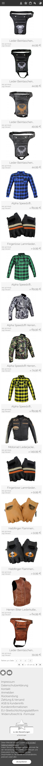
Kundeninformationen (14, 706)
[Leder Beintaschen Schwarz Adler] (21, 83)
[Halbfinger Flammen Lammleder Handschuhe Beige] (21, 510)
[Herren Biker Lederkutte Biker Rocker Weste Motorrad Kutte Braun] (21, 592)
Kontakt (5, 688)
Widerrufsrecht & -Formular (18, 714)
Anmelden (7, 692)
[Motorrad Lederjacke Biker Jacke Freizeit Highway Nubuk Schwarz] (21, 429)
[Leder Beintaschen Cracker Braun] (21, 124)
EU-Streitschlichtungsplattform (19, 710)
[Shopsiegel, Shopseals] (21, 720)
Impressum (8, 681)
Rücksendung (9, 696)
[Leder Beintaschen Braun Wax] (21, 632)
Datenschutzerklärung (14, 685)
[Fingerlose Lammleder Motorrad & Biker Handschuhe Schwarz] (21, 470)
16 (30, 661)
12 (25, 661)
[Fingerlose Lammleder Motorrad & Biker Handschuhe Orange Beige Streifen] (21, 226)
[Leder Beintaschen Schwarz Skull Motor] (21, 42)
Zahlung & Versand (12, 699)
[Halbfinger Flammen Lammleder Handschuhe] (21, 551)
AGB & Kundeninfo (12, 703)
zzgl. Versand (6, 46)
